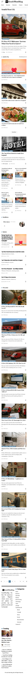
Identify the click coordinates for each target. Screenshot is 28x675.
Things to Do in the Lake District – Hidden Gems (7, 640)
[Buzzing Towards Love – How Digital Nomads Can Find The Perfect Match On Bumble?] (14, 66)
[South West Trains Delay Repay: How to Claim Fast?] (14, 560)
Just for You (6, 57)
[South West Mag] (14, 1)
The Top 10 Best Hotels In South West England (13, 154)
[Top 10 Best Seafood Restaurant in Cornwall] (7, 176)
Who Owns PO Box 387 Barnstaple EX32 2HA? (14, 420)
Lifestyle (11, 73)
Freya (4, 52)
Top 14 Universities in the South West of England (14, 100)
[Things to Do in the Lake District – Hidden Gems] (7, 633)
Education (4, 98)
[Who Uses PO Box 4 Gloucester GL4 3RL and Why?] (14, 325)
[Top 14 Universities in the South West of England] (14, 91)
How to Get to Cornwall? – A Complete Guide (6, 194)
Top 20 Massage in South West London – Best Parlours (7, 666)
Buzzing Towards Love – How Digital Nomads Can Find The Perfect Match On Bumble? (13, 76)
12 (20, 581)
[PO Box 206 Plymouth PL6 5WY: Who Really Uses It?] (14, 297)
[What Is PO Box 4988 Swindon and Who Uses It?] (14, 439)
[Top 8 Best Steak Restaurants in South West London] (14, 114)
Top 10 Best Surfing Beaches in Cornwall (7, 655)
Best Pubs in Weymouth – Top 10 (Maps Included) (12, 268)
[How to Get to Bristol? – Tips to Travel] (20, 174)
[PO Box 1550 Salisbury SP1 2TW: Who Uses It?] (14, 354)
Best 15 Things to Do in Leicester (9, 277)
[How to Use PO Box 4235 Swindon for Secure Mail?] (14, 499)
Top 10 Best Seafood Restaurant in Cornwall (7, 170)
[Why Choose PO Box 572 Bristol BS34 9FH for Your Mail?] (14, 530)
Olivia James (5, 163)
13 (23, 581)
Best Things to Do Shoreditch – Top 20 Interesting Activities (7, 660)
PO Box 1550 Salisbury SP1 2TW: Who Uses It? (14, 363)
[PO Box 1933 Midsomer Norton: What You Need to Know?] (14, 26)
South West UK (6, 38)
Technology (16, 73)
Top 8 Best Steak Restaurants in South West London (13, 252)
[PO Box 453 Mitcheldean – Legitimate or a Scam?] (14, 469)
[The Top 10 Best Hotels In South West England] (14, 144)
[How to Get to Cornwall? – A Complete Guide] (7, 200)
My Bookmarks (22, 56)
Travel (3, 121)
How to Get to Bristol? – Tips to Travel (20, 169)
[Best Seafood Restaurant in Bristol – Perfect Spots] (20, 200)
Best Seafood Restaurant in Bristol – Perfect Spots (20, 194)
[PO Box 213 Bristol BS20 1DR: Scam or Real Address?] (14, 381)
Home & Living (5, 73)
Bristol (17, 175)
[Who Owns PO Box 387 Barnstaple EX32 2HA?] (14, 411)
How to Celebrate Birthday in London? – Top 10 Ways (7, 651)
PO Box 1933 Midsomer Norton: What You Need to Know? (14, 42)
